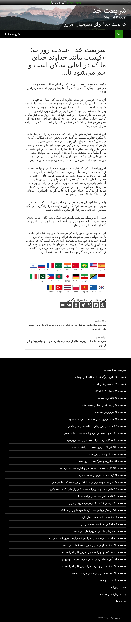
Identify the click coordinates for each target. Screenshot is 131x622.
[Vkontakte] (69, 305)
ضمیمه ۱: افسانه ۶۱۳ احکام (110, 391)
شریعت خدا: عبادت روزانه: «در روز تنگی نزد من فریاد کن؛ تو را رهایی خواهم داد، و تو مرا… (67, 324)
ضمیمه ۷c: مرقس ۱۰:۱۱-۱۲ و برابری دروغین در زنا (97, 503)
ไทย (67, 291)
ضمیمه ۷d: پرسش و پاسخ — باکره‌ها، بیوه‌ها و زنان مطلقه (93, 510)
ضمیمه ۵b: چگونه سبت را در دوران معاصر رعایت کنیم (95, 433)
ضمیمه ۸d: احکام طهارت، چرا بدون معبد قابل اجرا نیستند (93, 545)
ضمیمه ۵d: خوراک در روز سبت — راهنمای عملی (98, 447)
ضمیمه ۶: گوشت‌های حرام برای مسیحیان (102, 475)
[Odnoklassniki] (76, 305)
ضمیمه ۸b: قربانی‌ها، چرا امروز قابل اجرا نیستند (99, 531)
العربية (58, 270)
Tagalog (50, 281)
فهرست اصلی (127, 34)
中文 (75, 270)
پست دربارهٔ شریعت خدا (112, 594)
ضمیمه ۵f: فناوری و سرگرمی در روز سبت (101, 461)
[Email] (63, 305)
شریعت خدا (12, 34)
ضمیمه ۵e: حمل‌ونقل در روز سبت (107, 454)
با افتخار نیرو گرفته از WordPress (111, 617)
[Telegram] (83, 305)
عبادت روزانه (118, 587)
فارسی (84, 281)
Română (51, 291)
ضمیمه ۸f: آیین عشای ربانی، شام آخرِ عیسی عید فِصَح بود (93, 559)
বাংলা (59, 281)
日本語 (67, 281)
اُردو (42, 281)
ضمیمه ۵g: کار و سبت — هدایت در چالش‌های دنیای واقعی (93, 468)
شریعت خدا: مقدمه (115, 370)
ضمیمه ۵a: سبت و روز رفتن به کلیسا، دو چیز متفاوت (96, 426)
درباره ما (121, 601)
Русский (42, 270)
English (93, 270)
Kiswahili (93, 281)
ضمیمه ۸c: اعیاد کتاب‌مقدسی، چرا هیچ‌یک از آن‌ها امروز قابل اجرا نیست (86, 538)
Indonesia (101, 281)
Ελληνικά (93, 291)
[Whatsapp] (103, 305)
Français (50, 270)
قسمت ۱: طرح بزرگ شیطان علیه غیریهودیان (100, 377)
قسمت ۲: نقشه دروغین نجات (109, 384)
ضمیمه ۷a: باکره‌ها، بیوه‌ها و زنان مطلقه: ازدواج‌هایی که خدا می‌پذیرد (87, 489)
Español (102, 270)
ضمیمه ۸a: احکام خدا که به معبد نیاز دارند (102, 524)
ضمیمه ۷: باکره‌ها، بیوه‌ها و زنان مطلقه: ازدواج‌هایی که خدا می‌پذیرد (88, 482)
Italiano (33, 281)
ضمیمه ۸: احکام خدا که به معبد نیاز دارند (103, 517)
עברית (33, 270)
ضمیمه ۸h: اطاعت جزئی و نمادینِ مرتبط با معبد (99, 573)
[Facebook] (96, 305)
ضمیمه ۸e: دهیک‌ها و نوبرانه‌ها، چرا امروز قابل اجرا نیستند (94, 552)
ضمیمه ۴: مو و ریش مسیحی (110, 412)
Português (84, 270)
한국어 (101, 291)
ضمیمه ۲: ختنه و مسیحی (112, 398)
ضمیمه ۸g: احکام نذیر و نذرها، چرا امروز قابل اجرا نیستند (93, 566)
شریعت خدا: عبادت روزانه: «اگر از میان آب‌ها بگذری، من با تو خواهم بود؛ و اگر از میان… (66, 341)
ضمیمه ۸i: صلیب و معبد (112, 580)
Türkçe (59, 291)
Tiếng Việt (84, 291)
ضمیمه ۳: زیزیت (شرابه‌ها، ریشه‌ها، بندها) (103, 405)
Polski (76, 291)
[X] (89, 305)
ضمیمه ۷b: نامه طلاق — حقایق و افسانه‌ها (102, 496)
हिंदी (67, 270)
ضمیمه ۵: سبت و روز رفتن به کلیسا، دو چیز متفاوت (97, 419)
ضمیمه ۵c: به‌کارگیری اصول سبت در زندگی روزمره (96, 440)
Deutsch (76, 281)
